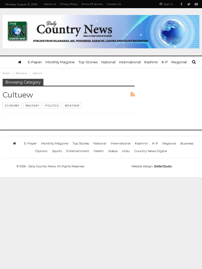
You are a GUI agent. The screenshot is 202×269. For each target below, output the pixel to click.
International (130, 62)
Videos (113, 151)
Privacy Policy (69, 4)
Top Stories (88, 62)
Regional (179, 62)
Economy (12, 105)
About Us (50, 4)
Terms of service (92, 4)
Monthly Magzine (60, 62)
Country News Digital (150, 151)
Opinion (41, 151)
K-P (165, 62)
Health (99, 151)
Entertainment (77, 151)
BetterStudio (163, 166)
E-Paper (35, 62)
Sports (57, 151)
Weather (72, 105)
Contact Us (114, 4)
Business (186, 143)
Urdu (126, 151)
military (32, 105)
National (108, 62)
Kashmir (151, 62)
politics (52, 105)
